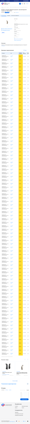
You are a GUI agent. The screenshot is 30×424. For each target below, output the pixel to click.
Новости (16, 407)
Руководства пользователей (19, 415)
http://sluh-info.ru (12, 56)
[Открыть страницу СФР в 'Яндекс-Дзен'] (28, 421)
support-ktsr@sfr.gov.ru (12, 421)
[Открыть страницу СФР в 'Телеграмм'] (21, 421)
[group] (7, 22)
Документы (8, 15)
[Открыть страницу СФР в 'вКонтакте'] (24, 421)
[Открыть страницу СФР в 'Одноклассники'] (19, 421)
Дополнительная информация (15, 15)
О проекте (16, 406)
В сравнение (11, 375)
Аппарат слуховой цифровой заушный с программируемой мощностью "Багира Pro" (13, 10)
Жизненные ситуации (25, 406)
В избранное (4, 375)
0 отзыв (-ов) (17, 12)
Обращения (16, 412)
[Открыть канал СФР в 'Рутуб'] (16, 421)
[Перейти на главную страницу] (5, 4)
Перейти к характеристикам (17, 40)
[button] (25, 359)
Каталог (23, 407)
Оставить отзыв (24, 399)
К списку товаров (15, 380)
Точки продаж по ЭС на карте (6, 30)
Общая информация (3, 15)
